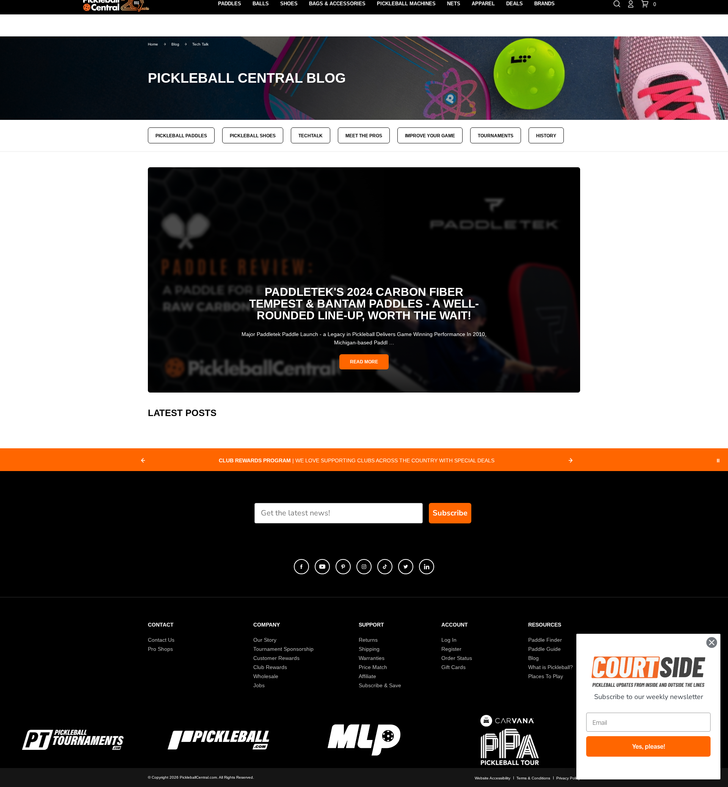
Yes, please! (648, 746)
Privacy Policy (568, 778)
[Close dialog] (711, 642)
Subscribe (450, 513)
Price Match (373, 667)
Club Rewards (270, 667)
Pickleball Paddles (181, 135)
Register (451, 649)
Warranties (371, 658)
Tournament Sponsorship (283, 649)
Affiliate (367, 676)
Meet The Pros (363, 135)
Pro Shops (160, 649)
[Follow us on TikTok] (384, 566)
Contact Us (161, 640)
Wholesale (265, 676)
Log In (449, 640)
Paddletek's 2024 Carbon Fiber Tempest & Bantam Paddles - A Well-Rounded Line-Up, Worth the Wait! (364, 304)
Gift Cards (453, 667)
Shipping (369, 649)
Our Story (264, 640)
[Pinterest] (343, 566)
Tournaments (495, 135)
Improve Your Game (430, 135)
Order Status (456, 658)
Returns (368, 640)
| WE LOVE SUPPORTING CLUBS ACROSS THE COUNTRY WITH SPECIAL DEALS (356, 460)
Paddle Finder (545, 640)
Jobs (259, 685)
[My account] (631, 3)
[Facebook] (301, 566)
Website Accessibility (492, 778)
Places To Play (545, 676)
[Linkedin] (426, 566)
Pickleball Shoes (253, 135)
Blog (533, 658)
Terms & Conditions (533, 778)
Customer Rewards (276, 658)
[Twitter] (405, 566)
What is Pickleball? (550, 667)
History (546, 135)
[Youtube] (322, 566)
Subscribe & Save (380, 685)
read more (364, 361)
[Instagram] (364, 566)
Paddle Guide (544, 649)
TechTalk (310, 135)
